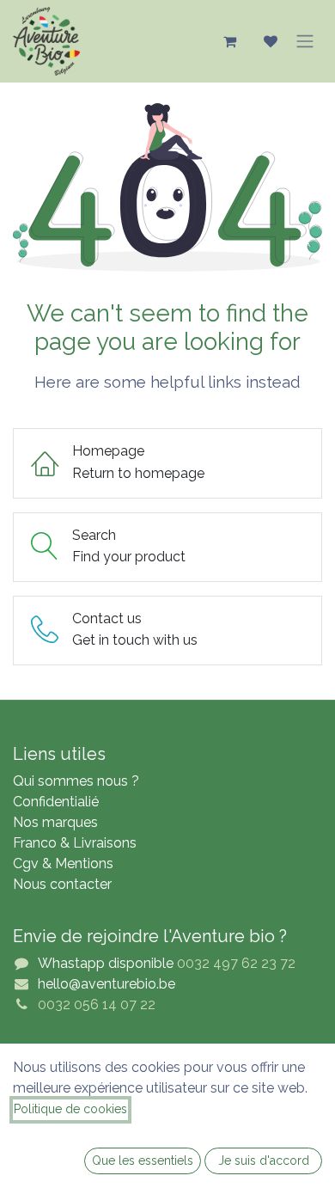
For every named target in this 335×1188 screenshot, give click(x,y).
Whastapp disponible (106, 963)
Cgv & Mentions (63, 863)
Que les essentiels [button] (142, 1160)
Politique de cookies (70, 1109)
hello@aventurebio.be (106, 984)
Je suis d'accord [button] (263, 1160)
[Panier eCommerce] (229, 41)
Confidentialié (56, 801)
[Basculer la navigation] (305, 41)
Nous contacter (62, 884)
